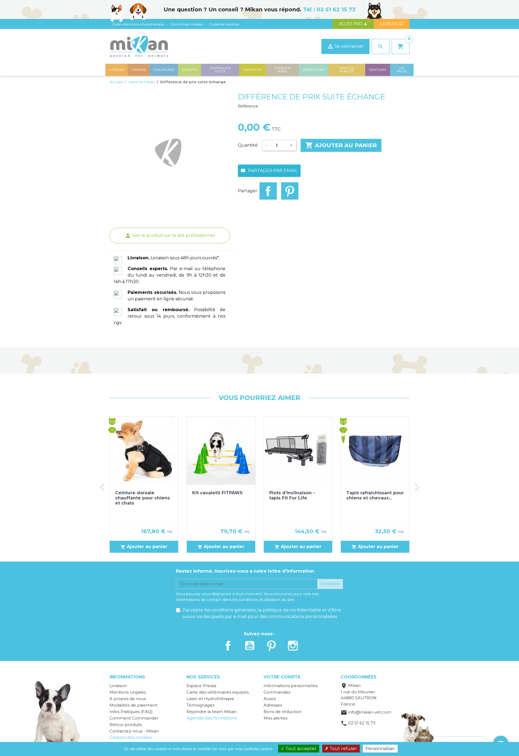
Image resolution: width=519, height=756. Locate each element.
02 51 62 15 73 (336, 9)
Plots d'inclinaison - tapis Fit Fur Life (292, 495)
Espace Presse (202, 685)
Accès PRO (353, 23)
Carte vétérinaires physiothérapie (138, 24)
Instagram (293, 645)
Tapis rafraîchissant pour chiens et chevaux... (375, 495)
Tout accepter (300, 748)
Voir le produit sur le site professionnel (170, 235)
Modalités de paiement (133, 705)
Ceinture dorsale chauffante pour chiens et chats (142, 498)
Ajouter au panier (341, 145)
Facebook (228, 645)
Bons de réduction (283, 711)
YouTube (249, 645)
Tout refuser (342, 748)
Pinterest (289, 191)
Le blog (391, 23)
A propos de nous (127, 698)
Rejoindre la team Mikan (212, 711)
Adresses (273, 705)
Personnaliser (380, 748)
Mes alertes (275, 718)
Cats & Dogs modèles (186, 24)
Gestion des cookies (130, 737)
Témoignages (200, 705)
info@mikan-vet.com (369, 712)
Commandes (277, 692)
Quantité (248, 145)
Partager (268, 191)
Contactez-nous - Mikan (134, 731)
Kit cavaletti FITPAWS (217, 492)
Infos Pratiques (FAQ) (131, 711)
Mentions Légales (127, 692)
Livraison (118, 685)
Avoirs (270, 698)
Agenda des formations (212, 718)
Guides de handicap (224, 24)
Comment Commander (133, 718)
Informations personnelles (291, 685)
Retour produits (125, 724)
